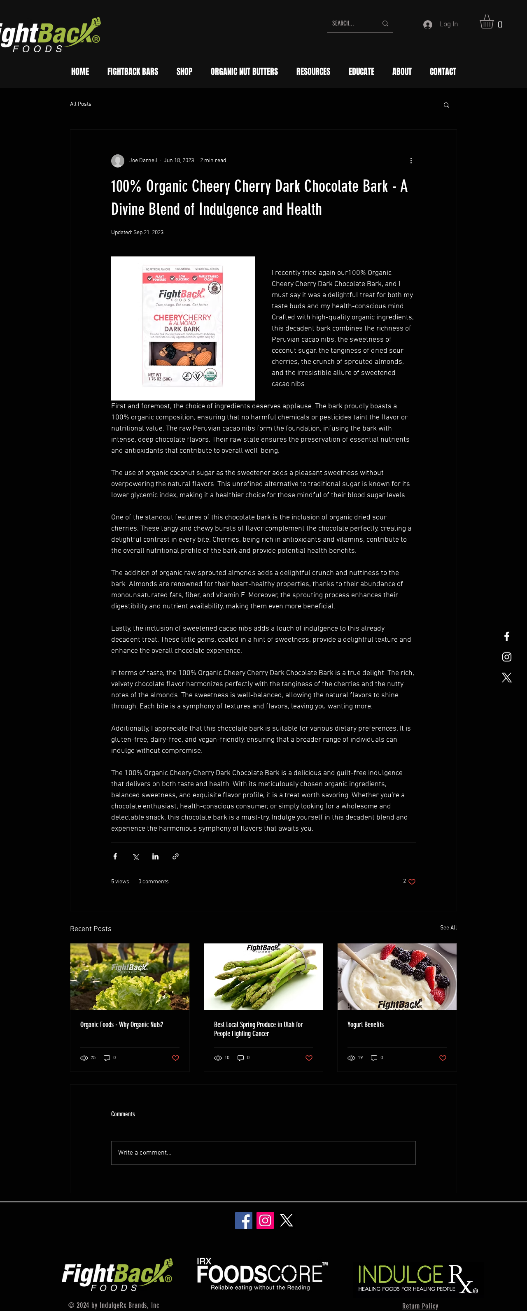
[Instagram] (265, 1220)
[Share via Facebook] (115, 856)
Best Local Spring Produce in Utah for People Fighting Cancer (258, 1029)
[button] (495, 21)
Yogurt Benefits (365, 1024)
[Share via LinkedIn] (155, 856)
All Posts (80, 104)
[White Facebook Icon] (507, 636)
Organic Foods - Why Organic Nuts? (121, 1024)
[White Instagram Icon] (507, 657)
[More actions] (411, 161)
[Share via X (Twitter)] (135, 856)
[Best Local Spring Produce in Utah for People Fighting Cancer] (263, 976)
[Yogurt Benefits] (397, 976)
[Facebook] (243, 1220)
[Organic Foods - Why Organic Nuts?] (129, 976)
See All (448, 927)
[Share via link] (176, 856)
